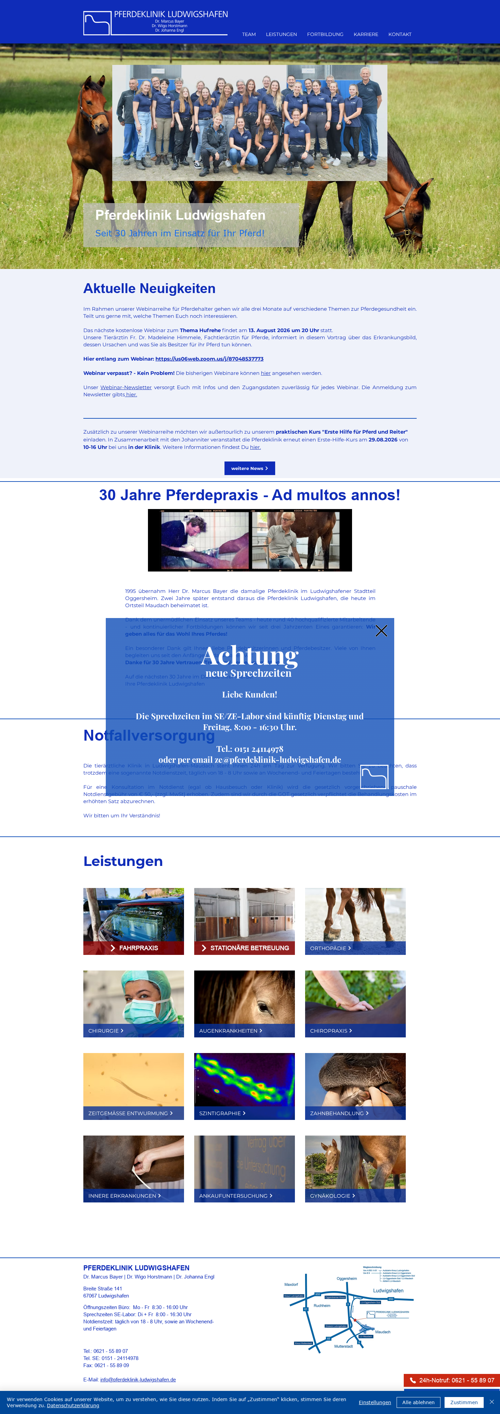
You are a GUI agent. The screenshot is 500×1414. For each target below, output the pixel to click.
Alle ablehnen (418, 1402)
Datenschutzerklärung (73, 1405)
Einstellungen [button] (375, 1402)
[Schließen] (492, 1402)
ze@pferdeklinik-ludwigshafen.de (278, 759)
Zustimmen (464, 1402)
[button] (381, 631)
